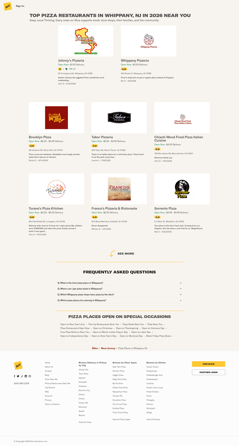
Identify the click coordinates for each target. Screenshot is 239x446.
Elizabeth (83, 382)
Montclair (83, 407)
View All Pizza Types (121, 419)
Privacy (48, 400)
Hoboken (83, 386)
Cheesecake (151, 371)
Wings (149, 412)
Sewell (81, 411)
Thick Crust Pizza (120, 412)
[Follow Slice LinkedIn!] (26, 376)
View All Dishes (153, 419)
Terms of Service (52, 404)
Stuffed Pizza (118, 408)
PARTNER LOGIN (209, 372)
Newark (82, 378)
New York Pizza (119, 367)
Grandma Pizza (119, 400)
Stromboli (150, 408)
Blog (47, 375)
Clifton (82, 398)
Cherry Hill (83, 403)
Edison (82, 394)
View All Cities (85, 422)
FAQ (47, 391)
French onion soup (154, 387)
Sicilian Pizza (118, 371)
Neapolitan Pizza (120, 391)
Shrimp (149, 404)
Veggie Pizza (118, 375)
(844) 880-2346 (21, 383)
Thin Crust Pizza (120, 404)
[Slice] (7, 6)
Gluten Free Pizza (120, 387)
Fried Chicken (152, 391)
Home (47, 362)
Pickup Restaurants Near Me (57, 383)
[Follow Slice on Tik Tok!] (22, 376)
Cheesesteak (152, 379)
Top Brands (50, 387)
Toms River (83, 373)
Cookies (150, 383)
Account (48, 396)
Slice (95, 348)
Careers (48, 371)
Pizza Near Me (51, 379)
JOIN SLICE (209, 364)
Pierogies (150, 400)
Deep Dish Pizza (120, 379)
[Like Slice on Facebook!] (14, 376)
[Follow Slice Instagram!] (30, 376)
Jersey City (83, 369)
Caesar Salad (152, 367)
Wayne (82, 415)
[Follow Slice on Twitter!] (18, 376)
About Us (49, 367)
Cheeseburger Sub (154, 375)
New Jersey (108, 348)
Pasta (149, 396)
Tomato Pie (118, 396)
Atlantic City (84, 390)
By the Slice (118, 383)
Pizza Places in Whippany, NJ (132, 348)
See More (126, 253)
